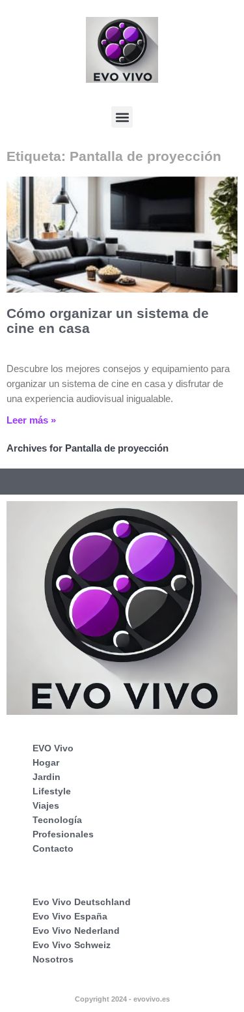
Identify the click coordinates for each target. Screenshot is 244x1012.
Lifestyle (52, 791)
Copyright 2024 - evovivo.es (122, 999)
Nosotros (53, 959)
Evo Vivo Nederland (76, 930)
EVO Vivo (53, 748)
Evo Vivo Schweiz (72, 945)
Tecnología (57, 820)
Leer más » (31, 420)
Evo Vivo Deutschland (82, 902)
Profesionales (63, 834)
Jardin (47, 777)
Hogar (46, 762)
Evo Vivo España (70, 916)
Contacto (53, 848)
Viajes (46, 805)
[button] (122, 117)
